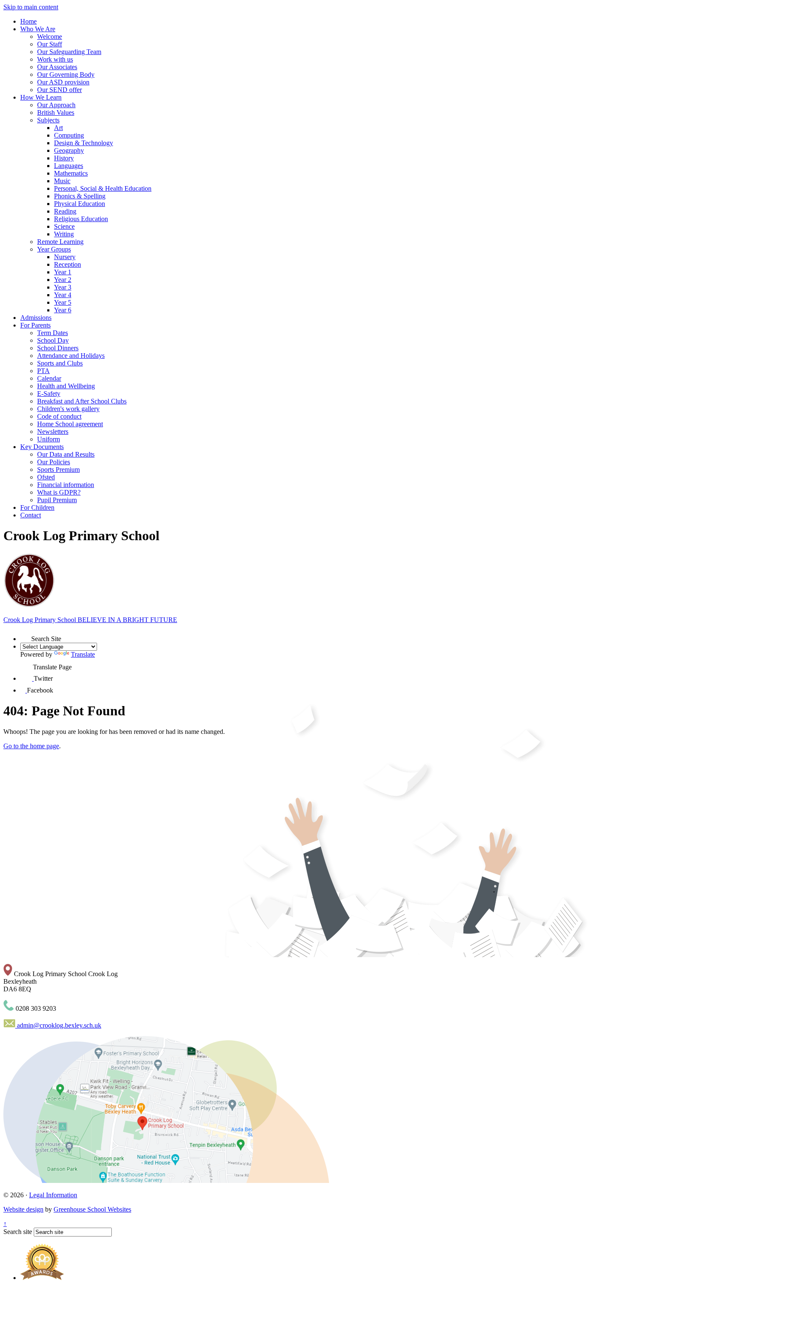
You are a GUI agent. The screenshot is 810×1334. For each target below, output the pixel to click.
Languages (68, 165)
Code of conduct (59, 416)
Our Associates (57, 66)
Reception (67, 264)
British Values (55, 112)
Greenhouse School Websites (92, 1209)
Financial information (65, 484)
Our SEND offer (59, 89)
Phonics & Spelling (79, 196)
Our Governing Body (65, 74)
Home (28, 21)
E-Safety (48, 393)
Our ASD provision (63, 82)
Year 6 (62, 310)
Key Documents (42, 446)
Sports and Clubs (60, 363)
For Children (37, 507)
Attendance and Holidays (71, 355)
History (64, 158)
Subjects (48, 120)
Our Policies (53, 461)
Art (58, 127)
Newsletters (52, 431)
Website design (23, 1209)
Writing (64, 234)
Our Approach (56, 104)
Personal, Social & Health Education (102, 188)
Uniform (48, 439)
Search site (17, 1231)
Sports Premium (58, 469)
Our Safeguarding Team (69, 51)
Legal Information (53, 1195)
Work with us (55, 59)
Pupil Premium (57, 499)
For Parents (35, 325)
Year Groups (54, 249)
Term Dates (52, 332)
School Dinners (57, 348)
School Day (53, 340)
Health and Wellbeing (66, 386)
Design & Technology (83, 142)
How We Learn (41, 97)
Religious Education (81, 218)
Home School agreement (70, 424)
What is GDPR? (59, 492)
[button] (25, 635)
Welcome (49, 36)
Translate (83, 654)
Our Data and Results (65, 454)
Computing (69, 135)
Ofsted (46, 477)
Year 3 (62, 287)
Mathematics (71, 173)
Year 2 (62, 279)
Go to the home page (31, 746)
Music (62, 180)
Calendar (49, 378)
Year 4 (62, 294)
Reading (65, 211)
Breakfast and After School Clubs (82, 401)
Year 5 (62, 302)
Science (64, 226)
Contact (30, 515)
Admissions (35, 317)
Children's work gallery (68, 408)
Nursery (65, 256)
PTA (43, 370)
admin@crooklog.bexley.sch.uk (58, 1025)
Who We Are (37, 28)
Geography (69, 150)
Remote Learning (60, 241)
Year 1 (62, 272)
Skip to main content (30, 7)
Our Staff (49, 44)
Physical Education (79, 203)
